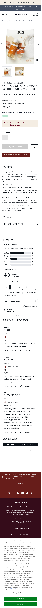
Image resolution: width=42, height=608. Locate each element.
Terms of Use (25, 589)
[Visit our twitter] (13, 493)
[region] (20, 573)
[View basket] (37, 15)
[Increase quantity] (18, 137)
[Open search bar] (5, 15)
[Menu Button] (2, 15)
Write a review (7, 103)
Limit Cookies (20, 598)
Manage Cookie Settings (20, 593)
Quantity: (6, 133)
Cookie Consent (20, 519)
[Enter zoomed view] (37, 60)
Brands (11, 21)
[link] (33, 15)
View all (35, 112)
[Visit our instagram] (18, 493)
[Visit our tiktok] (27, 493)
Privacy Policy (14, 589)
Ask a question (19, 103)
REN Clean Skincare (12, 83)
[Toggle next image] (39, 43)
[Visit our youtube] (22, 493)
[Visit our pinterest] (32, 493)
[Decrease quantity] (5, 137)
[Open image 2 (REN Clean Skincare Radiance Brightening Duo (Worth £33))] (19, 71)
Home (4, 21)
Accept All (20, 604)
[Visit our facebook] (8, 493)
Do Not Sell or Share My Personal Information (20, 522)
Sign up (20, 483)
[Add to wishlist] (34, 146)
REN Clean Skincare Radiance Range (28, 21)
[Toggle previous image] (1, 43)
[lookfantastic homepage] (20, 15)
